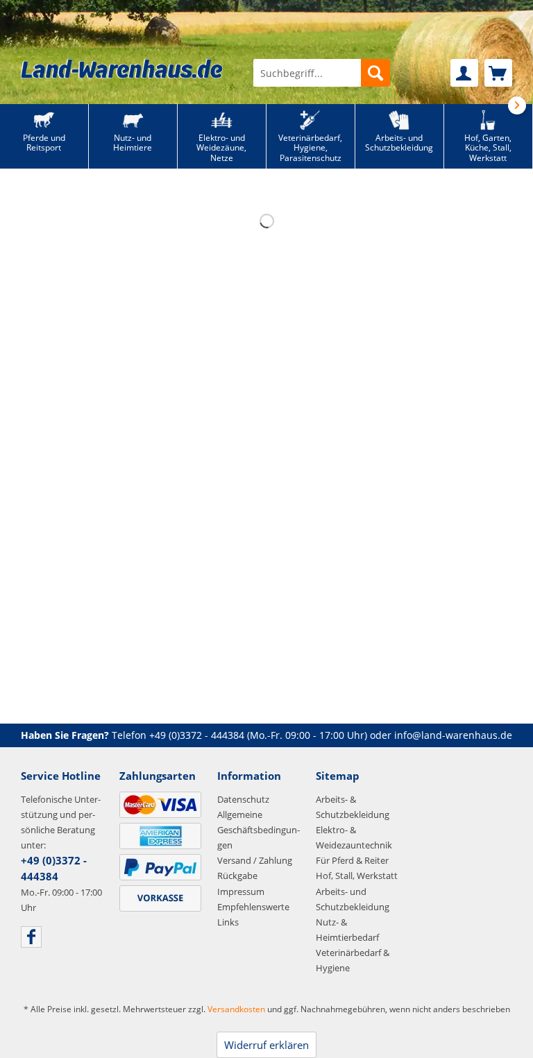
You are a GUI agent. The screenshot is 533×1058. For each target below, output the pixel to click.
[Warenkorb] (498, 73)
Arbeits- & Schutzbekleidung (352, 807)
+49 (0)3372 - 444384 (196, 735)
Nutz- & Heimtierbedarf (347, 930)
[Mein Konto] (464, 73)
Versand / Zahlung (254, 860)
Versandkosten (236, 1009)
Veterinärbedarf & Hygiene (352, 960)
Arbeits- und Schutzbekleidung (352, 899)
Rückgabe (237, 875)
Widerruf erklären (266, 1045)
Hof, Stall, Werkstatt (357, 875)
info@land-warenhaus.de (453, 735)
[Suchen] (375, 73)
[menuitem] (321, 73)
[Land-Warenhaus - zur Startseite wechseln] (122, 68)
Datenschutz (243, 799)
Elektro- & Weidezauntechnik (354, 837)
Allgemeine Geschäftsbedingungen (258, 829)
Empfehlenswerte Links (253, 914)
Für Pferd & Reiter (352, 860)
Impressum (240, 891)
